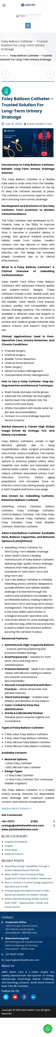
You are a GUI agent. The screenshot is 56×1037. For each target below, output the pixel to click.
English (22, 16)
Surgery (9, 845)
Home (3, 55)
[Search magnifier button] (28, 25)
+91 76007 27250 (14, 954)
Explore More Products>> (17, 808)
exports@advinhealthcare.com (22, 960)
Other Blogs (11, 849)
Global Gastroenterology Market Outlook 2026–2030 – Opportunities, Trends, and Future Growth (27, 903)
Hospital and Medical (16, 841)
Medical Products (14, 854)
